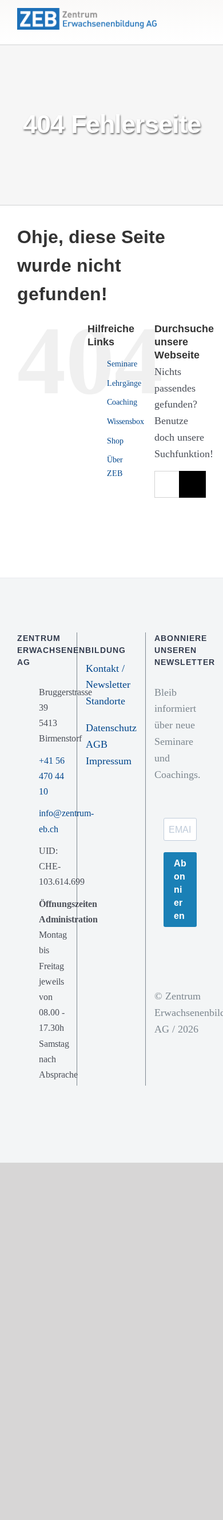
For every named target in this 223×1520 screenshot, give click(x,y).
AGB (96, 744)
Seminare (122, 364)
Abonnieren (180, 889)
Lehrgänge (124, 383)
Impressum (109, 761)
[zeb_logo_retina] (87, 13)
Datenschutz (111, 727)
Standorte (105, 701)
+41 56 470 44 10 (52, 776)
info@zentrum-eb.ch (53, 820)
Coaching (122, 402)
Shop (115, 441)
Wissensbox (125, 421)
